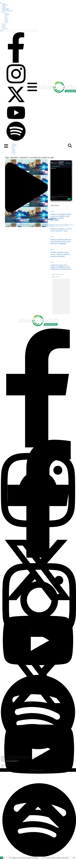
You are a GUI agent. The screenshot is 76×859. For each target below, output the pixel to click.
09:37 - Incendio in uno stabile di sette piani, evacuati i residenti (40, 857)
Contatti (3, 27)
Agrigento (6, 13)
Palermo (6, 19)
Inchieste (4, 7)
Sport (3, 26)
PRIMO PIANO (5, 4)
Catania (6, 15)
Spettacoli (4, 25)
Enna (6, 16)
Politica (3, 23)
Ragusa (6, 20)
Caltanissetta (7, 14)
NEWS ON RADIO (5, 8)
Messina (6, 18)
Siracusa (6, 21)
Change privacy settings (38, 754)
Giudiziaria (4, 6)
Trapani (6, 22)
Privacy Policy (3, 763)
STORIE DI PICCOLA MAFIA (7, 10)
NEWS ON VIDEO (5, 9)
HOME (3, 3)
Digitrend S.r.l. (42, 770)
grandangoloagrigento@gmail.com (12, 761)
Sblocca (69, 198)
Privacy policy (4, 28)
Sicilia (3, 12)
